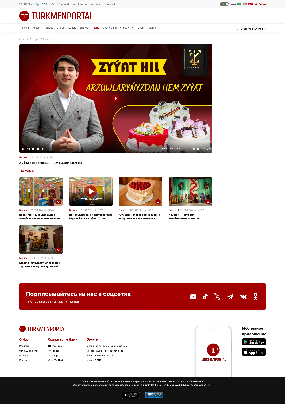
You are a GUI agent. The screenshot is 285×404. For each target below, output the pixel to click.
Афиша (72, 27)
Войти (262, 4)
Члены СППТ (94, 360)
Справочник (127, 27)
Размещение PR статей (100, 355)
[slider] (101, 149)
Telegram (57, 355)
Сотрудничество (29, 350)
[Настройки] (198, 149)
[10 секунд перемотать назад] (28, 149)
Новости (37, 27)
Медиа (95, 27)
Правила (24, 355)
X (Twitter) (57, 360)
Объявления (110, 27)
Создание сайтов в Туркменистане (107, 346)
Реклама (24, 346)
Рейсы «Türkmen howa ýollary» (76, 4)
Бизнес (84, 27)
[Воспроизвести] (33, 149)
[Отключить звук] (178, 149)
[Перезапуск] (23, 149)
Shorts (49, 27)
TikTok (56, 350)
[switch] (224, 4)
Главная (24, 27)
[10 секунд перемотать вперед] (38, 149)
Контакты (24, 360)
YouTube (57, 346)
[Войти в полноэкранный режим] (208, 149)
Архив (99, 4)
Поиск (109, 4)
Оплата (152, 27)
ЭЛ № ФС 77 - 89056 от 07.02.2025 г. (168, 384)
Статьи (61, 27)
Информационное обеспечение (105, 350)
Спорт (141, 27)
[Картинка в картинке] (203, 149)
